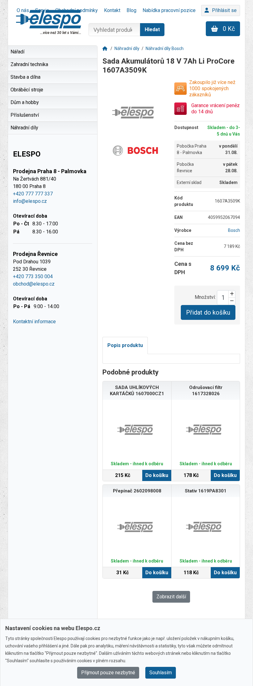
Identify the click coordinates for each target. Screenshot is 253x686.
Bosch (234, 230)
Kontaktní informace (34, 321)
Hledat (152, 29)
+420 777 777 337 (33, 194)
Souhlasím (160, 673)
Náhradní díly (126, 48)
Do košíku (156, 475)
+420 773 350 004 (33, 276)
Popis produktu (125, 345)
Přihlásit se (224, 10)
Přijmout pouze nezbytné (108, 673)
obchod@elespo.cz (34, 284)
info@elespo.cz (30, 201)
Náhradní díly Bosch (165, 48)
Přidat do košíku (208, 312)
